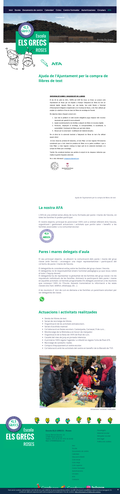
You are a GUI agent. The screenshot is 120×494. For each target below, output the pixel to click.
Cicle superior (77, 465)
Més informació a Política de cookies (88, 492)
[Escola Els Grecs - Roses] (20, 432)
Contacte (60, 17)
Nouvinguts (101, 430)
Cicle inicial (76, 460)
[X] (118, 489)
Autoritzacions (88, 10)
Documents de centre (32, 10)
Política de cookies (104, 441)
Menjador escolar (104, 436)
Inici (11, 10)
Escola (18, 10)
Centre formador (71, 10)
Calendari (49, 10)
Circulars (101, 10)
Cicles (58, 10)
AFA (109, 10)
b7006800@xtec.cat (57, 441)
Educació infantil (78, 457)
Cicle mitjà (76, 462)
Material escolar (103, 433)
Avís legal (100, 439)
